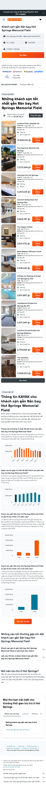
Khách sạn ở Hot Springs (29, 748)
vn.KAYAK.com (11, 746)
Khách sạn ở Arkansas (13, 748)
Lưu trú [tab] (25, 714)
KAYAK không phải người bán (14, 773)
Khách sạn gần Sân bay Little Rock (17, 730)
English (23, 14)
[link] (23, 621)
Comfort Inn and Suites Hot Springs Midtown (28, 331)
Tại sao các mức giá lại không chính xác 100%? (21, 781)
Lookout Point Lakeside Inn (28, 123)
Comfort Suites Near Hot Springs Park (27, 201)
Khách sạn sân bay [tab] (12, 714)
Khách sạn (21, 746)
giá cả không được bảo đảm (11, 767)
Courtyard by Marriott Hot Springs (28, 149)
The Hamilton (22, 357)
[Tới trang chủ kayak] (15, 19)
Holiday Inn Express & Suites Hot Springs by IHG (29, 277)
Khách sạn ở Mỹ (32, 746)
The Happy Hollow (24, 227)
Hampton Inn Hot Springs (27, 175)
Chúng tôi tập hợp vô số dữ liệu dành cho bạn (21, 777)
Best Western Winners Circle (29, 251)
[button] (43, 13)
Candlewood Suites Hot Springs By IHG (27, 304)
